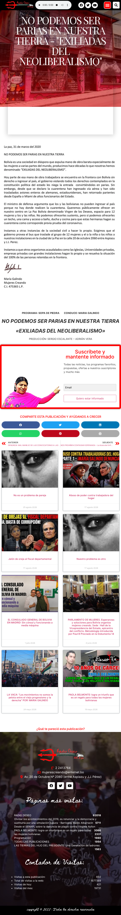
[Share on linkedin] (100, 424)
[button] (107, 5)
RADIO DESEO (22, 815)
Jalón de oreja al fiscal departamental (30, 558)
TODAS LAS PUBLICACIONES (31, 841)
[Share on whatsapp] (21, 433)
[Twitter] (88, 5)
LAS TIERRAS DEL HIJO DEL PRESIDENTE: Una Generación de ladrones (57, 845)
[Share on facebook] (21, 424)
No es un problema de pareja (30, 495)
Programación (22, 837)
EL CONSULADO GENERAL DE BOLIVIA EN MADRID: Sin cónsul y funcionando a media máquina (30, 622)
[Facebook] (81, 5)
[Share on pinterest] (60, 433)
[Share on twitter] (60, 424)
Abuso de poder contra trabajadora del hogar (91, 497)
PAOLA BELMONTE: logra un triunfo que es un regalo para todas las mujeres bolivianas (91, 697)
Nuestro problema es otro (91, 558)
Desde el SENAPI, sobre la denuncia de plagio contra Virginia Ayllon (54, 826)
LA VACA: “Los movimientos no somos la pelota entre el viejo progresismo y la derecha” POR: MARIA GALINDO (30, 697)
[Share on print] (100, 433)
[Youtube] (95, 5)
